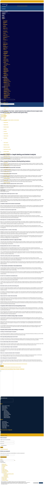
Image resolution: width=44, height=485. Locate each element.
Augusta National (10, 363)
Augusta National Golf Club (18, 363)
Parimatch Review (7, 93)
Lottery (3, 468)
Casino (3, 467)
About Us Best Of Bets (6, 405)
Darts (5, 100)
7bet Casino (6, 142)
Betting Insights (5, 465)
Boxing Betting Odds (5, 425)
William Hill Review (7, 182)
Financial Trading (5, 480)
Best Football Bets (5, 422)
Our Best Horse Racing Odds (9, 473)
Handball (5, 65)
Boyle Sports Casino (7, 149)
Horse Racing (4, 421)
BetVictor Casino (7, 147)
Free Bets (3, 86)
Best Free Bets (4, 410)
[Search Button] (14, 460)
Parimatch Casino (7, 83)
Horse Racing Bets (7, 113)
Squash (5, 129)
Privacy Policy (4, 406)
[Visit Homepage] (2, 102)
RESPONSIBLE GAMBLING (6, 13)
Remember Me (3, 445)
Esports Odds (4, 423)
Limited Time (4, 469)
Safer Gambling (5, 407)
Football (3, 16)
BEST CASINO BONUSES (6, 6)
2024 (3, 363)
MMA (4, 118)
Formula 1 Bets (6, 106)
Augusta (5, 363)
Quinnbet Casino (7, 155)
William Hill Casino (7, 85)
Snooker (5, 131)
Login (3, 18)
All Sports (3, 18)
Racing (3, 15)
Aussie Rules (6, 86)
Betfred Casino (6, 144)
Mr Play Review (6, 92)
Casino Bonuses (4, 140)
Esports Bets (6, 102)
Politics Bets (6, 122)
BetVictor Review (7, 90)
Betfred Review (6, 89)
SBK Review (6, 96)
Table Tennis (6, 135)
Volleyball (5, 138)
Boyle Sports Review (7, 91)
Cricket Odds (4, 427)
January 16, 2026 (3, 115)
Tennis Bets (6, 133)
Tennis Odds (4, 426)
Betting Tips (4, 464)
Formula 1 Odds (4, 424)
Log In (1, 458)
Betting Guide (3, 116)
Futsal (5, 109)
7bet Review (6, 162)
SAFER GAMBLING (5, 470)
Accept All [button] (40, 482)
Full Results (4, 8)
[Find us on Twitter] (0, 15)
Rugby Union (6, 124)
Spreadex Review (7, 178)
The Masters (25, 363)
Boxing (3, 17)
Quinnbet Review (7, 94)
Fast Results (4, 6)
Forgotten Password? (4, 449)
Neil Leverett (3, 114)
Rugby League (6, 126)
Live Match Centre (5, 4)
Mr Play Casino (6, 151)
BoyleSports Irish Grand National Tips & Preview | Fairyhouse (12, 369)
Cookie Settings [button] (36, 482)
